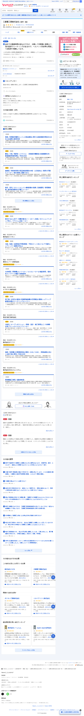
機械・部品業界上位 (7, 27)
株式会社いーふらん (14, 628)
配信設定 (26, 677)
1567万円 (74, 187)
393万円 (73, 255)
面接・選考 (66, 32)
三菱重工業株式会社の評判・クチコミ (38, 668)
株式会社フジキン (9, 237)
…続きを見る (22, 578)
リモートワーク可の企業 (26, 27)
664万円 (73, 284)
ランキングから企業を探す (24, 682)
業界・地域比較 (77, 32)
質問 (53, 32)
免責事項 (52, 709)
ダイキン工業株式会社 (12, 598)
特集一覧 (66, 11)
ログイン (26, 6)
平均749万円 (30, 25)
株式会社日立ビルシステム (12, 370)
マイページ (79, 11)
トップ (7, 32)
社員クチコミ (31, 32)
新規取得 (34, 4)
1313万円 (74, 224)
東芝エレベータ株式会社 (11, 262)
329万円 (73, 274)
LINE (11, 694)
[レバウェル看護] (70, 56)
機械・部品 (70, 99)
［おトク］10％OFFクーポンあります (39, 6)
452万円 (73, 246)
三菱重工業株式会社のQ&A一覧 (55, 668)
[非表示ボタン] (80, 710)
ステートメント (43, 709)
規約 (34, 709)
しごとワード (33, 687)
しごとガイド (26, 687)
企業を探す (52, 11)
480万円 (73, 265)
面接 (10, 419)
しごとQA (60, 11)
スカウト (73, 11)
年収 (44, 32)
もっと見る (77, 140)
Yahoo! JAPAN (55, 1)
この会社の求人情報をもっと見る (45, 231)
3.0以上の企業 (17, 27)
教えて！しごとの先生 (6, 687)
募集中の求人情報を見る (14, 584)
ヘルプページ (71, 662)
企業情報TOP (18, 668)
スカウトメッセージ (5, 677)
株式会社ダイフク (9, 342)
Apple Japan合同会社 (44, 628)
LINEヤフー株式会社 (5, 700)
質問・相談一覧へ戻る (10, 38)
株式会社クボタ (10, 569)
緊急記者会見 (76, 1)
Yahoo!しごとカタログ (8, 668)
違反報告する (51, 61)
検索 (81, 1)
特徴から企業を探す (12, 682)
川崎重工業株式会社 (40, 569)
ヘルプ (61, 1)
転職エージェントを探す (36, 682)
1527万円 (74, 205)
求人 (21, 32)
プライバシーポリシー (14, 709)
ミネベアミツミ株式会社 (11, 209)
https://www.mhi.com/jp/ (73, 109)
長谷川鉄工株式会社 (9, 317)
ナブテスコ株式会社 (9, 289)
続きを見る (49, 430)
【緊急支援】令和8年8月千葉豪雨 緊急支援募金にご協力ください (18, 1)
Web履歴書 (20, 677)
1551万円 (74, 196)
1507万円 (74, 215)
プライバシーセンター (25, 709)
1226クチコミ (21, 25)
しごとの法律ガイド (17, 687)
